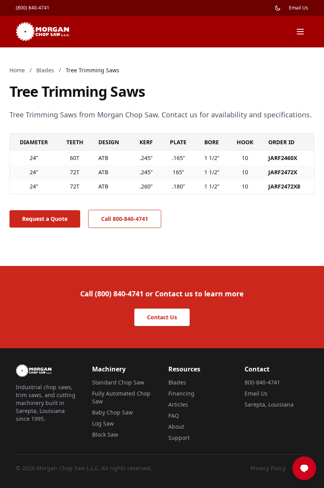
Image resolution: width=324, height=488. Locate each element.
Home (17, 70)
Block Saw (105, 434)
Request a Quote (45, 218)
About (176, 426)
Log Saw (103, 423)
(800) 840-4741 (32, 8)
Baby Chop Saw (112, 412)
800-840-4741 (262, 382)
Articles (178, 404)
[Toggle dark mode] (278, 8)
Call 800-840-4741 (124, 218)
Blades (45, 70)
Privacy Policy (268, 468)
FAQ (173, 415)
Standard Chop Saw (118, 382)
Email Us (298, 8)
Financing (181, 393)
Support (179, 437)
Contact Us (162, 317)
